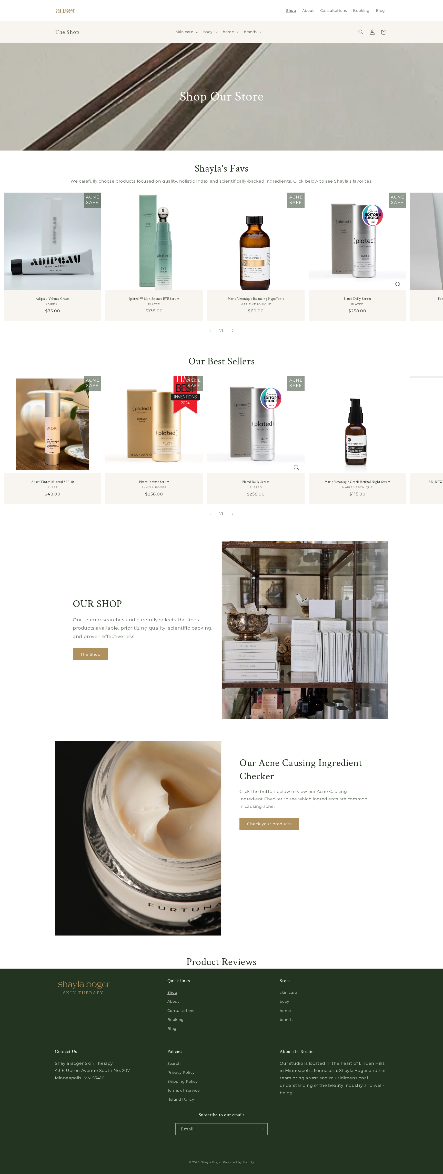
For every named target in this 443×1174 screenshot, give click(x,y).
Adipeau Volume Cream (52, 299)
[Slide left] (210, 330)
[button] (186, 31)
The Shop (90, 654)
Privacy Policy (181, 1072)
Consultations (180, 1010)
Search (174, 1063)
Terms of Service (183, 1090)
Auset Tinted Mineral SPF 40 (52, 482)
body (284, 1001)
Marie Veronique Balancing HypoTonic (255, 299)
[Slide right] (232, 330)
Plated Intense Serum (154, 482)
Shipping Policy (182, 1081)
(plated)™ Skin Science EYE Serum (154, 299)
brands (286, 1019)
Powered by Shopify (238, 1162)
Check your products (269, 823)
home (285, 1010)
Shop (172, 992)
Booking (175, 1019)
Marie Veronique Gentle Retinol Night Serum (357, 482)
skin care (288, 992)
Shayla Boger (212, 1162)
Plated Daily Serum (357, 299)
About (173, 1001)
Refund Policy (180, 1099)
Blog (172, 1028)
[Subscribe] (261, 1129)
